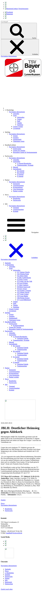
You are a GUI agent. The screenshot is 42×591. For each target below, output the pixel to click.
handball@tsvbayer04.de (14, 533)
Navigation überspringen (9, 56)
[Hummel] (6, 5)
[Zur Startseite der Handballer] (23, 108)
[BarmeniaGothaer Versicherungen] (16, 9)
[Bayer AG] (6, 3)
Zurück (3, 500)
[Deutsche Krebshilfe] (6, 7)
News (3, 503)
